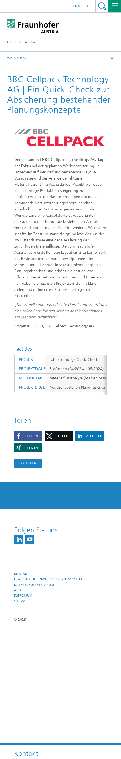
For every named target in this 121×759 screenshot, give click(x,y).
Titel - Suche (102, 6)
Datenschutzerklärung (35, 585)
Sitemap (20, 601)
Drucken (28, 463)
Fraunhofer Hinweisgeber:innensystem (48, 579)
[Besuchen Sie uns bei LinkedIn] (18, 539)
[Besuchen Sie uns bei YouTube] (29, 539)
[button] (28, 436)
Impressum (23, 595)
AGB (17, 590)
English (80, 6)
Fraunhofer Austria (21, 42)
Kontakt (21, 574)
